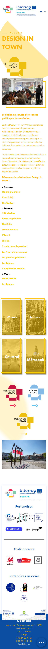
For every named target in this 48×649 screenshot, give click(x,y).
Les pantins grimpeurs (14, 257)
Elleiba (5, 240)
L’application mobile (13, 268)
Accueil (16, 32)
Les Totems (8, 284)
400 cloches (8, 212)
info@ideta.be (24, 644)
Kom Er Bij (7, 197)
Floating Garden (11, 191)
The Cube (7, 224)
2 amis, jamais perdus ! (14, 246)
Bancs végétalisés (11, 218)
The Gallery (8, 202)
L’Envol (6, 235)
